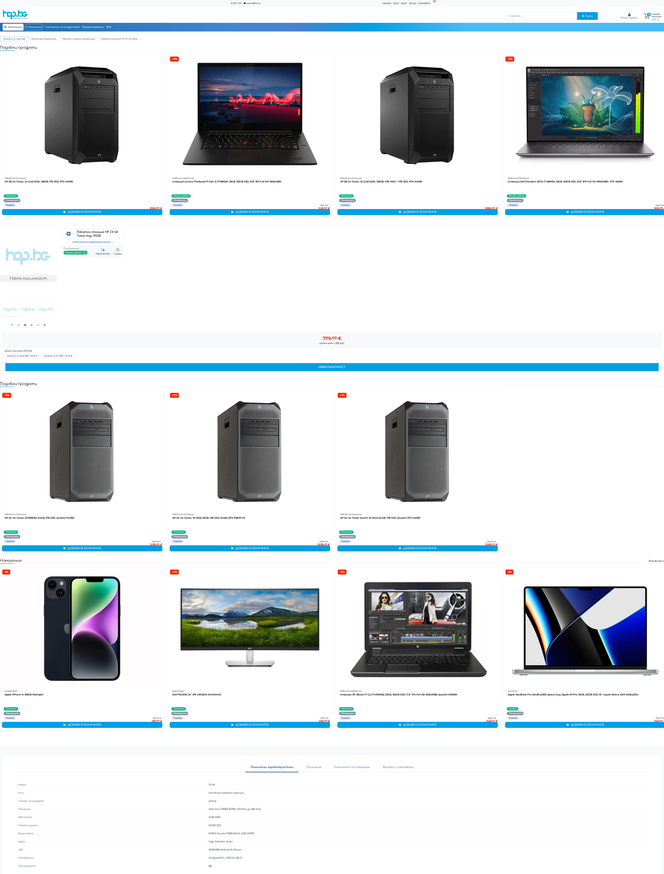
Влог (404, 3)
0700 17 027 (237, 3)
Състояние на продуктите (62, 27)
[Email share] (25, 325)
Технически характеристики (271, 767)
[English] (434, 1)
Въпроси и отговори (398, 767)
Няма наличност (331, 367)
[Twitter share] (44, 325)
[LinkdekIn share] (31, 325)
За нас (413, 3)
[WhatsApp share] (38, 325)
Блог (396, 3)
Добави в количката (84, 212)
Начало (386, 3)
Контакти (424, 3)
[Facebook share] (12, 325)
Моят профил (629, 17)
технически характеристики (91, 242)
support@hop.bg (253, 3)
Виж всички (656, 561)
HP (210, 866)
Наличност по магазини (352, 767)
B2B (108, 27)
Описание (313, 767)
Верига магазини (93, 27)
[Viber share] (18, 325)
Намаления (34, 27)
